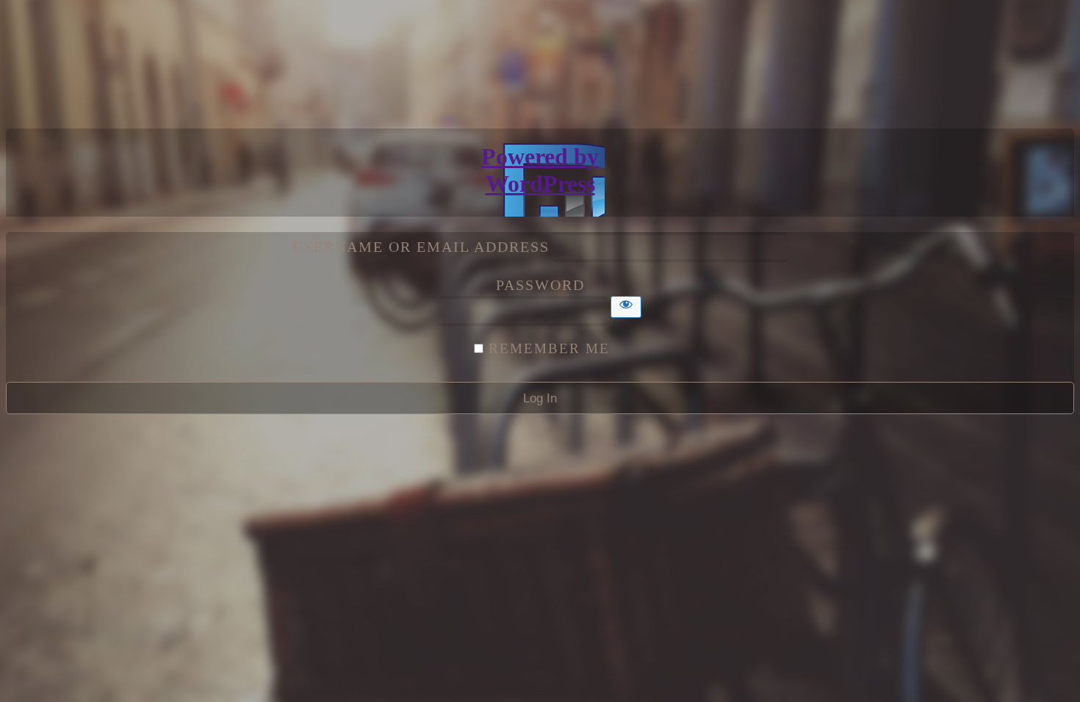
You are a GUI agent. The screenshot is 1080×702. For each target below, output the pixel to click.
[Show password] (626, 307)
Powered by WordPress (540, 170)
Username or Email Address (421, 247)
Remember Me (549, 348)
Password (540, 285)
